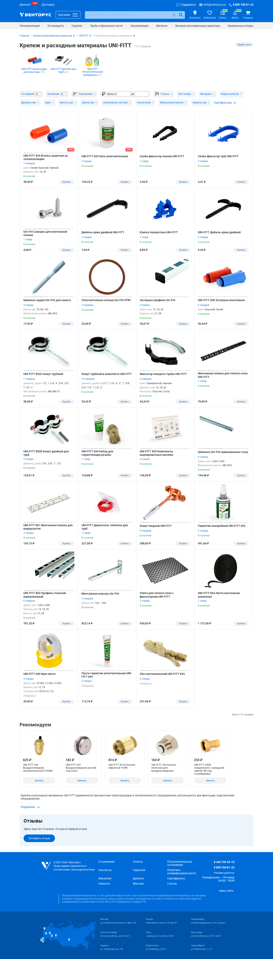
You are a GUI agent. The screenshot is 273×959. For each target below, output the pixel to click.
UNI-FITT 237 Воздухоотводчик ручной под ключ (81, 767)
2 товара (87, 681)
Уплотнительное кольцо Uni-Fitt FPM (106, 300)
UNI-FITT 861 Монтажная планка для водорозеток (48, 527)
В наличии (53, 94)
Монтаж (138, 883)
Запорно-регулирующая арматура (197, 25)
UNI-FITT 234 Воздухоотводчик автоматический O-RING (38, 767)
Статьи (172, 883)
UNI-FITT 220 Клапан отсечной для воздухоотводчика (163, 767)
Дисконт (138, 878)
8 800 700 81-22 (224, 867)
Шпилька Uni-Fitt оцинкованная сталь (223, 452)
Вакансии (105, 878)
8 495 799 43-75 (224, 862)
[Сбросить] (174, 15)
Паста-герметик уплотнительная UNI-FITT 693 (107, 675)
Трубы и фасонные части (106, 25)
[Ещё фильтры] (225, 102)
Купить (67, 182)
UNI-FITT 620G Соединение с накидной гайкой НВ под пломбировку (209, 769)
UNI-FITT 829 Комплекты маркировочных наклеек (156, 453)
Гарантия (139, 870)
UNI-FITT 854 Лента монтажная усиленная (219, 594)
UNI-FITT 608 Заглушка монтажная (221, 300)
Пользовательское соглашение (179, 863)
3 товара (87, 161)
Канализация (139, 25)
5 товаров (145, 530)
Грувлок (77, 25)
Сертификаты (176, 878)
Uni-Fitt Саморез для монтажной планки (45, 233)
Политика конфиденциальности (181, 871)
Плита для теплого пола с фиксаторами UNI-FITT (157, 594)
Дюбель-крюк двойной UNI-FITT (103, 232)
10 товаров (88, 379)
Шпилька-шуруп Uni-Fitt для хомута (47, 300)
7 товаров (29, 163)
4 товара (28, 305)
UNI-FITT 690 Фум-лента (39, 673)
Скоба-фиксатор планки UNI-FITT (162, 156)
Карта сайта (226, 890)
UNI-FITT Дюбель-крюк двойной (219, 232)
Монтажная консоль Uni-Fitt (100, 593)
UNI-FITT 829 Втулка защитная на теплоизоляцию (45, 157)
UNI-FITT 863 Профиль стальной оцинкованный (44, 594)
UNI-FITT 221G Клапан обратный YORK (122, 766)
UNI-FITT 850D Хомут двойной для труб (46, 453)
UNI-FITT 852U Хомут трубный (43, 374)
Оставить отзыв (39, 838)
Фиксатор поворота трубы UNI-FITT (163, 374)
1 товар (144, 161)
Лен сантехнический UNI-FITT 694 (162, 673)
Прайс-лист (244, 44)
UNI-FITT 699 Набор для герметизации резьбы (97, 453)
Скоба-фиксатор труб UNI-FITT (218, 156)
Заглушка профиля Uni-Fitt (157, 300)
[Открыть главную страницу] (35, 15)
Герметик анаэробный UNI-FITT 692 (221, 525)
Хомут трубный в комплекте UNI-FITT (107, 374)
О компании (106, 861)
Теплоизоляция (30, 25)
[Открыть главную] (46, 866)
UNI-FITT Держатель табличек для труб (105, 527)
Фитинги (161, 25)
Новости (104, 883)
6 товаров (203, 305)
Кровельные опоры (240, 25)
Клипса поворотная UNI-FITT (159, 232)
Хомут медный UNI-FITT (156, 525)
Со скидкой (27, 94)
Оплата (138, 861)
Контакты (105, 870)
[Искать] (181, 15)
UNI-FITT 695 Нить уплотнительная (105, 156)
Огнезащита (56, 25)
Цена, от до (120, 94)
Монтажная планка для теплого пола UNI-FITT (223, 375)
